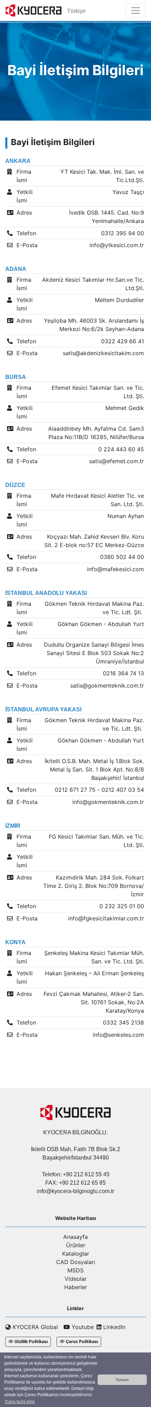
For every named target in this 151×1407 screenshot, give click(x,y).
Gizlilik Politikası (31, 1341)
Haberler (75, 1287)
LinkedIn (113, 1326)
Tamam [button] (122, 1380)
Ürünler (75, 1245)
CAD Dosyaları (75, 1261)
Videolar (76, 1278)
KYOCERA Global (34, 1326)
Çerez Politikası (82, 1341)
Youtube (82, 1326)
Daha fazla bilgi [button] (20, 1401)
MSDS (75, 1270)
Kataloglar (75, 1253)
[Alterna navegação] (135, 10)
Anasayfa (75, 1236)
